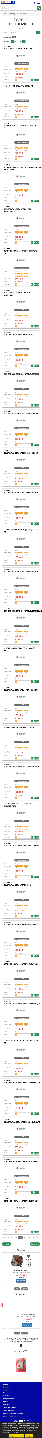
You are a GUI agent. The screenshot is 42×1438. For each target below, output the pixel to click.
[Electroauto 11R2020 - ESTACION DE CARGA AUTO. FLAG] (21, 1305)
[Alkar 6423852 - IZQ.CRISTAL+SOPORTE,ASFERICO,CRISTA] (21, 697)
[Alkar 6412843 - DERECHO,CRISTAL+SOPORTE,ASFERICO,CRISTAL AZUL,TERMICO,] (21, 176)
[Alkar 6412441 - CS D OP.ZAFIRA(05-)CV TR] (21, 93)
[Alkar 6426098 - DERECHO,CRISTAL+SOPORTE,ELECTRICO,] (21, 971)
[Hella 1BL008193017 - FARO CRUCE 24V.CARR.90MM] (21, 1260)
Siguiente (35, 1244)
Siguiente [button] (24, 1288)
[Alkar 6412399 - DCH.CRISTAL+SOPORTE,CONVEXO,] (21, 56)
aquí (3, 1429)
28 (8, 1238)
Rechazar (20, 1436)
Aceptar (12, 1436)
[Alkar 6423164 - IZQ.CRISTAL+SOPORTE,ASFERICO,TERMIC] (21, 420)
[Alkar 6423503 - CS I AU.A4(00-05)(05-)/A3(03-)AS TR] (21, 539)
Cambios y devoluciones (10, 1416)
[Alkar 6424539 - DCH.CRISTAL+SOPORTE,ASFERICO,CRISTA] (21, 773)
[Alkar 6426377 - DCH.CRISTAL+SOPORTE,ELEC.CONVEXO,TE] (21, 1089)
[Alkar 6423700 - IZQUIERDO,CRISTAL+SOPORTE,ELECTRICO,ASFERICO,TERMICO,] (21, 618)
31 (20, 1238)
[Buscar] (39, 8)
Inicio (4, 14)
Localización (6, 1390)
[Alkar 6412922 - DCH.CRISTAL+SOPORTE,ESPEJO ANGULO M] (21, 218)
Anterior (6, 1244)
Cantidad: (6, 79)
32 (24, 1238)
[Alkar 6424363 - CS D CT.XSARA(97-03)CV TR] (21, 734)
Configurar (29, 1436)
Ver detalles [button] (21, 1281)
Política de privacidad (9, 1407)
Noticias (5, 1401)
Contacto (5, 1387)
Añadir (37, 80)
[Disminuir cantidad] (16, 80)
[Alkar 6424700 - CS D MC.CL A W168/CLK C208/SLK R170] (21, 813)
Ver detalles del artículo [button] (21, 63)
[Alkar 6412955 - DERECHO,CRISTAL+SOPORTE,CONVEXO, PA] (21, 260)
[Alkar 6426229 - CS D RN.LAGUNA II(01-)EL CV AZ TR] (21, 1050)
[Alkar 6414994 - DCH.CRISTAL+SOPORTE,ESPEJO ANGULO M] (21, 302)
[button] (12, 41)
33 (29, 1238)
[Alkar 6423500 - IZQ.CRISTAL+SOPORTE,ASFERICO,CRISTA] (21, 499)
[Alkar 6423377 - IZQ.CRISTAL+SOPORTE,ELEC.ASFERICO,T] (21, 460)
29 (12, 1238)
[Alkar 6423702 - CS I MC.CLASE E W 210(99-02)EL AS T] (21, 657)
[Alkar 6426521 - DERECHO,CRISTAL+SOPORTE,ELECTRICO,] (21, 1208)
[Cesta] (34, 3)
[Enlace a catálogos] (21, 1364)
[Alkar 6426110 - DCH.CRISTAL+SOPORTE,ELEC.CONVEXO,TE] (21, 1010)
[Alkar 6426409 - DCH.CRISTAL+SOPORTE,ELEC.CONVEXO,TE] (21, 1129)
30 (16, 1238)
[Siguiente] (38, 1237)
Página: (6, 41)
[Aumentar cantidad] (32, 80)
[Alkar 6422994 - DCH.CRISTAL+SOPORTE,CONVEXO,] (21, 341)
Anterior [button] (17, 1288)
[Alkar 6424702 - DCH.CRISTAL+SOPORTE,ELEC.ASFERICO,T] (21, 852)
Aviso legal (6, 1404)
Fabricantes (6, 1393)
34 (33, 1238)
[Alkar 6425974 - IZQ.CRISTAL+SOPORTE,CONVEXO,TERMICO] (21, 931)
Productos (6, 1396)
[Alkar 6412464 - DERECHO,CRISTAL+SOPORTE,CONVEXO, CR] (21, 134)
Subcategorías (13, 14)
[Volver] (4, 1237)
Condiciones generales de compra (13, 1413)
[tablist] (21, 1271)
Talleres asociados (8, 1399)
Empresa (5, 1384)
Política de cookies (8, 1410)
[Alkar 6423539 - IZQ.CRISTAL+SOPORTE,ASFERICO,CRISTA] (21, 578)
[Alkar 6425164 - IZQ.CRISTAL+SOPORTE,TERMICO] (21, 892)
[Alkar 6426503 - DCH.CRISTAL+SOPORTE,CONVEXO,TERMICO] (21, 1168)
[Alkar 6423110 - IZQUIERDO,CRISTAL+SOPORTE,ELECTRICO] (21, 381)
